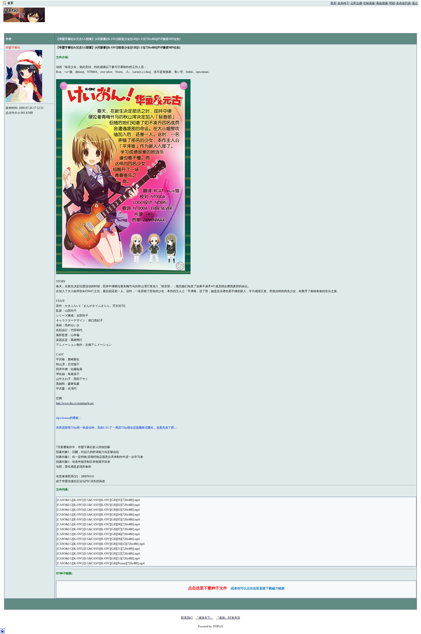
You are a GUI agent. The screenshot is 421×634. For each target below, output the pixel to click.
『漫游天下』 (204, 617)
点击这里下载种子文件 (207, 588)
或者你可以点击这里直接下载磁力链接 (258, 588)
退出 (415, 3)
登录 (333, 3)
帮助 (392, 3)
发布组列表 (403, 3)
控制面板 (369, 3)
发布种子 (343, 3)
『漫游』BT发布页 (228, 617)
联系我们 (187, 617)
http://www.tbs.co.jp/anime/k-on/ (75, 403)
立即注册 (356, 3)
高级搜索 (382, 3)
